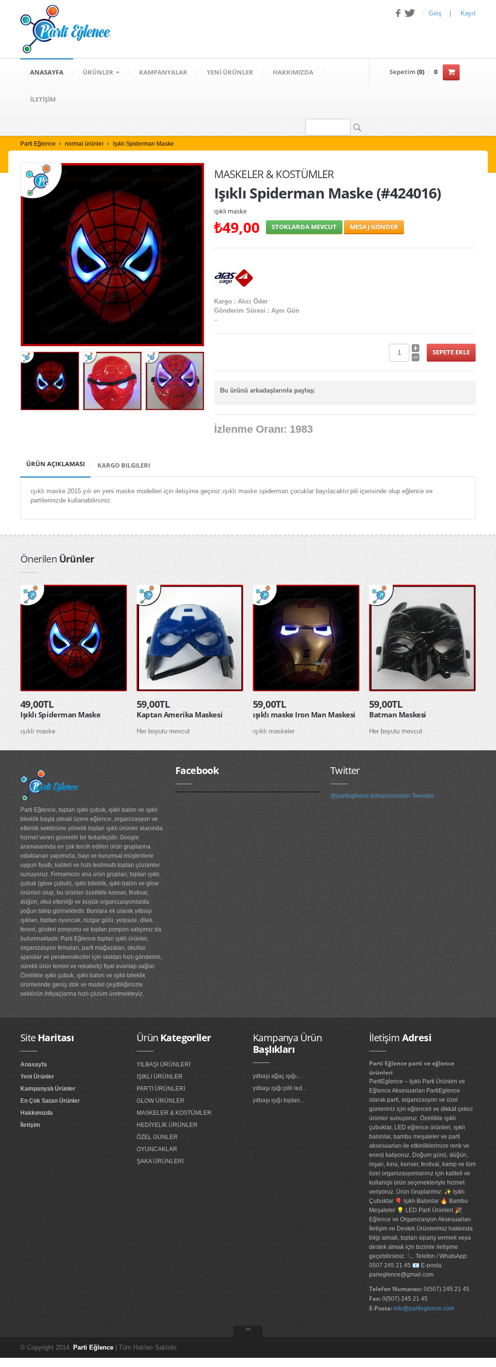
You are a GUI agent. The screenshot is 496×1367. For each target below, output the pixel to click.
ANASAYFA (46, 72)
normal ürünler (84, 143)
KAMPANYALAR (163, 72)
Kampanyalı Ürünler (48, 1088)
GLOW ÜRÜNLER (161, 1100)
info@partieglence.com (423, 1308)
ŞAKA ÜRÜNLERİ (160, 1161)
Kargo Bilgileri (123, 465)
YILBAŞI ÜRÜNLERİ (163, 1064)
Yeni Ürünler (37, 1076)
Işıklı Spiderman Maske (143, 143)
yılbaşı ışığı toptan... (278, 1100)
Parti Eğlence (38, 143)
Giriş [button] (435, 13)
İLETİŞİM (43, 99)
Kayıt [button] (468, 13)
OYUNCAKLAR (157, 1149)
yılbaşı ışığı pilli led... (280, 1088)
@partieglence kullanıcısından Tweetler (382, 795)
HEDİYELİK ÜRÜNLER (167, 1125)
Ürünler (99, 72)
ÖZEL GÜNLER (157, 1137)
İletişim (30, 1125)
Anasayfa (33, 1064)
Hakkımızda (36, 1112)
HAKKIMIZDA (293, 72)
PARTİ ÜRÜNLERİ (161, 1088)
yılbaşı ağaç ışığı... (277, 1076)
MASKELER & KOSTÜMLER (174, 1112)
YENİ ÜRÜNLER (230, 72)
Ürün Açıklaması (55, 463)
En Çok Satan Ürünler (50, 1100)
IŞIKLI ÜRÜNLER (160, 1076)
